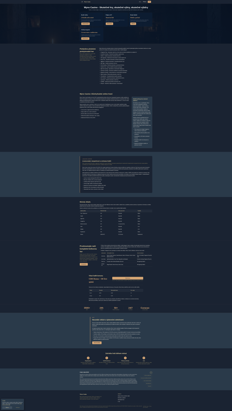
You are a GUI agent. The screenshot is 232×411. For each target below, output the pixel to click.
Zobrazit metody (85, 23)
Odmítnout (18, 407)
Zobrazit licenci (85, 38)
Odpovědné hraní (121, 399)
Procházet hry (83, 264)
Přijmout (7, 407)
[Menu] (82, 2)
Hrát (149, 1)
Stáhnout (133, 23)
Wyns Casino (87, 1)
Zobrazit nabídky (97, 342)
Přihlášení (144, 1)
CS (140, 1)
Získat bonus (127, 278)
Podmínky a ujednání (122, 397)
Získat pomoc (109, 23)
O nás (119, 401)
